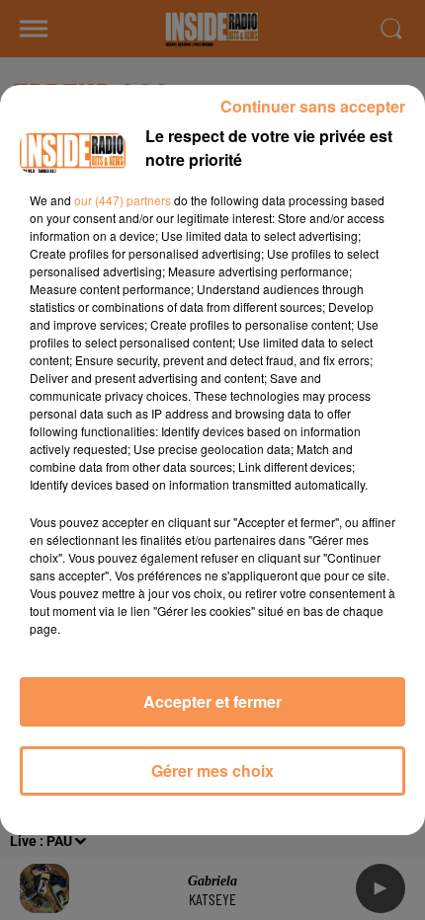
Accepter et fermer (212, 701)
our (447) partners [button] (122, 200)
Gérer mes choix (212, 770)
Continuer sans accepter (312, 106)
